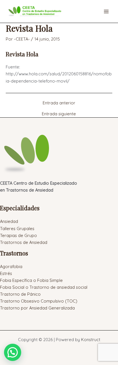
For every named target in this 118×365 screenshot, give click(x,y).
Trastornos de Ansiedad (23, 242)
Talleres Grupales (17, 228)
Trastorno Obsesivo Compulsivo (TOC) (38, 301)
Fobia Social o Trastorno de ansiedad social (43, 287)
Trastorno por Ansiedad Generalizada (37, 308)
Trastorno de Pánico (20, 294)
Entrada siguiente (59, 114)
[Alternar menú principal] (106, 11)
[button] (12, 352)
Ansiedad (9, 221)
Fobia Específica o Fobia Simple (31, 280)
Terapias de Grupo (18, 235)
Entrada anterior (59, 103)
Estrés (6, 273)
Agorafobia (11, 266)
